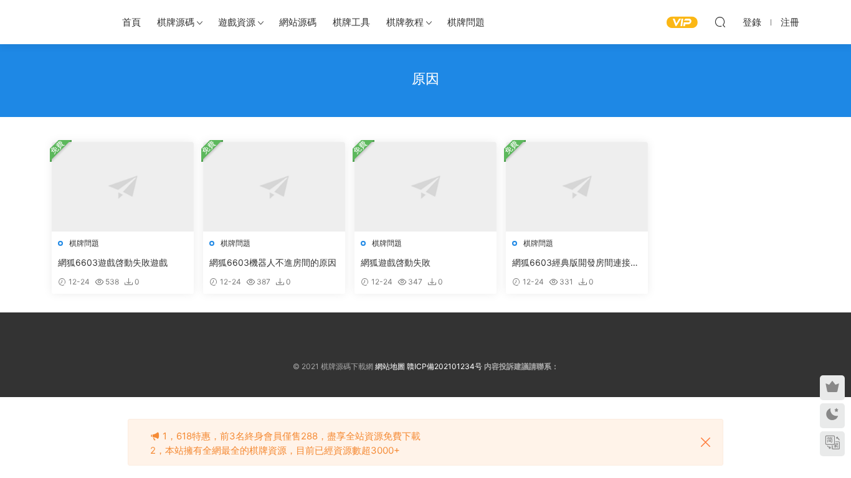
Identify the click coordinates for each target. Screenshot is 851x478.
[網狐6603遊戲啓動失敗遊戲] (123, 187)
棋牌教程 (405, 22)
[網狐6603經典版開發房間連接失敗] (577, 187)
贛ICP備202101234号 (444, 366)
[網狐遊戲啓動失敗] (425, 187)
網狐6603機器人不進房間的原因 (272, 262)
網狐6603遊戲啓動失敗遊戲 (113, 262)
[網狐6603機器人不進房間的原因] (274, 187)
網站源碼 (297, 22)
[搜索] (720, 22)
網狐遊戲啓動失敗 (395, 262)
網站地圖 (390, 366)
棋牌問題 (466, 22)
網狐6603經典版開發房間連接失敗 (575, 263)
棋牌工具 (351, 22)
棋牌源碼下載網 (73, 22)
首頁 (131, 22)
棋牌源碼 (175, 22)
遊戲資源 (236, 22)
